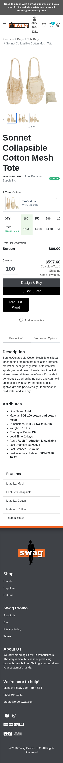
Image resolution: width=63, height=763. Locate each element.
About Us (9, 615)
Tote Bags (33, 39)
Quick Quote (31, 291)
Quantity (7, 260)
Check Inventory (50, 274)
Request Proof (15, 304)
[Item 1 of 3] (31, 118)
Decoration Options (46, 338)
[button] (6, 25)
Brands (8, 581)
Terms (7, 636)
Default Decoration (14, 242)
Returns (8, 595)
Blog (6, 622)
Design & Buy (31, 283)
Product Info (16, 338)
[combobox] (31, 203)
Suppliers (9, 588)
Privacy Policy (12, 629)
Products (8, 39)
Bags (20, 39)
